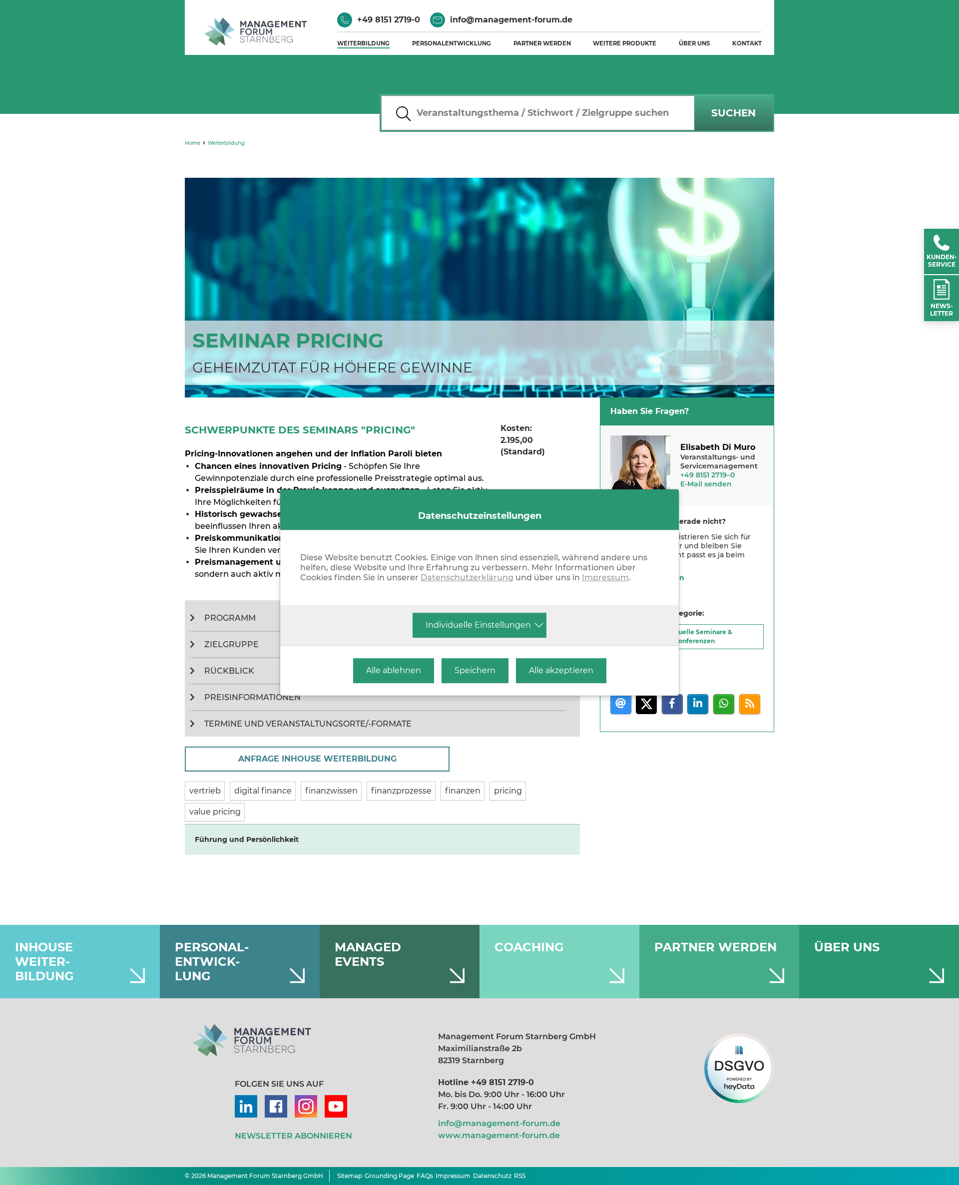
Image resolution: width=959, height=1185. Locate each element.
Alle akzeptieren (561, 670)
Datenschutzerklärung (467, 577)
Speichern (475, 670)
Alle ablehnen (393, 670)
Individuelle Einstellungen (478, 625)
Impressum (605, 577)
